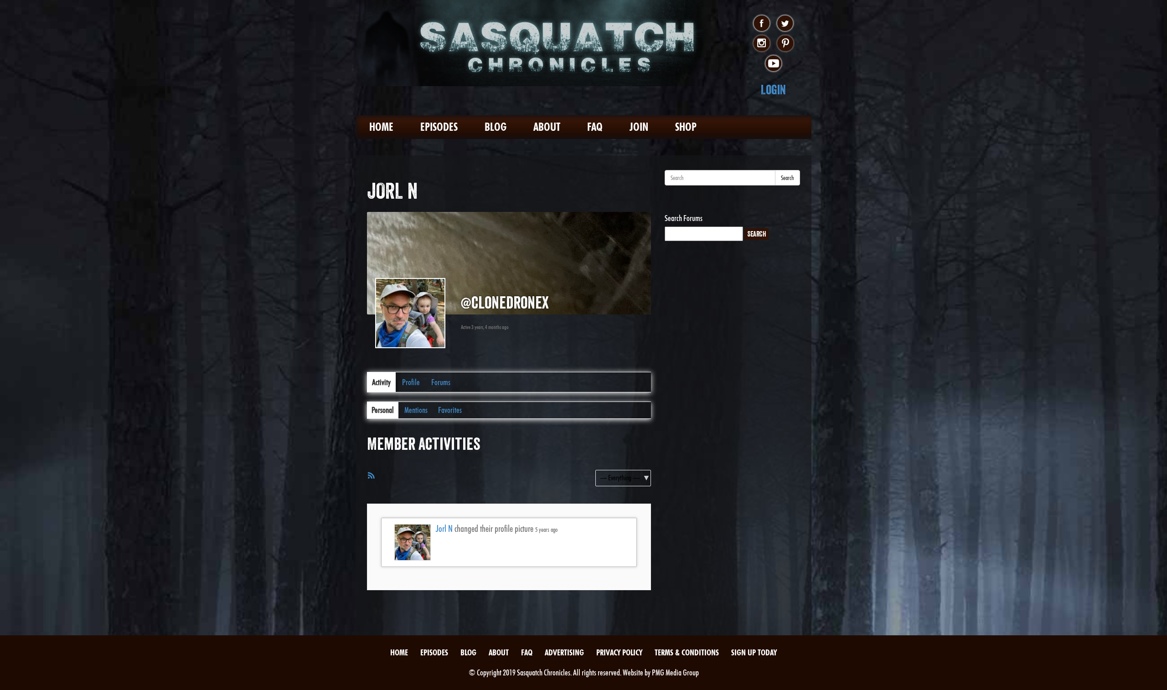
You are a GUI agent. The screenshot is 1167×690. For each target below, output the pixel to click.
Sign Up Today (754, 652)
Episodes (439, 127)
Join (639, 127)
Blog (495, 127)
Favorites (450, 410)
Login (773, 90)
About (546, 127)
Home (381, 127)
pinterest (785, 44)
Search (787, 177)
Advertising (564, 652)
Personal (383, 410)
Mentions (416, 410)
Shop (686, 127)
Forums (440, 382)
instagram (761, 44)
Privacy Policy (619, 652)
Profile (411, 382)
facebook (761, 24)
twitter (785, 24)
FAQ (595, 127)
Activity (381, 382)
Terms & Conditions (687, 652)
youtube (773, 64)
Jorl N (444, 528)
